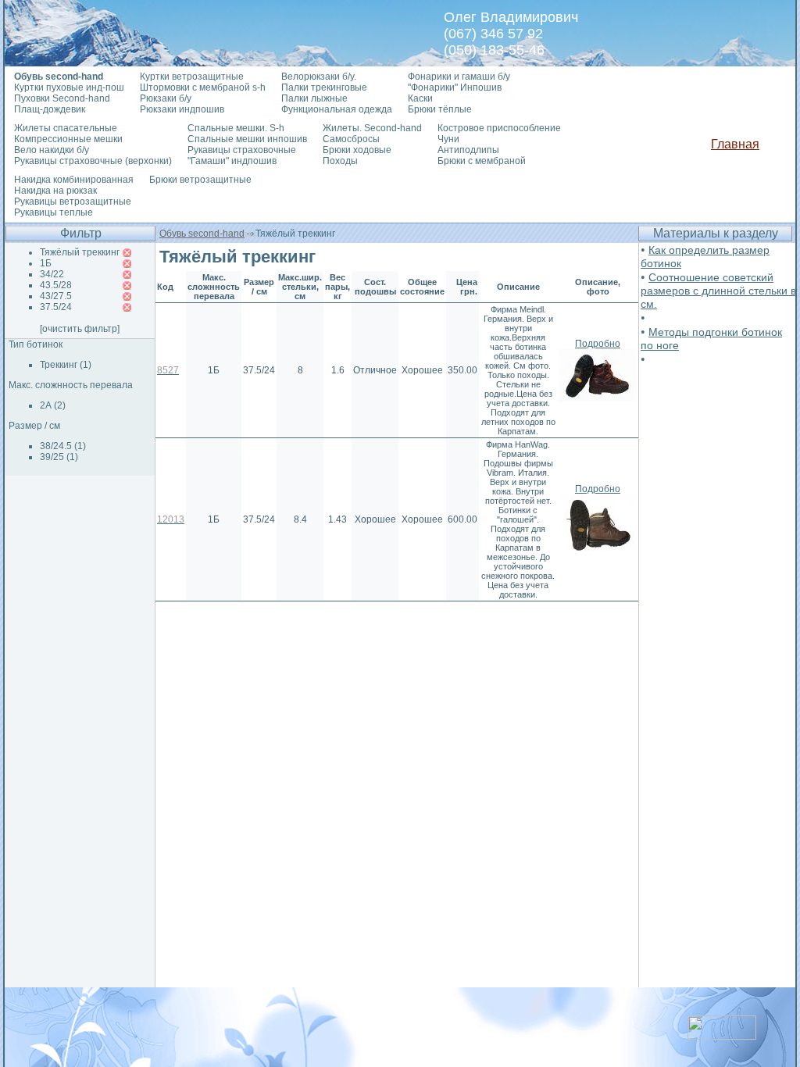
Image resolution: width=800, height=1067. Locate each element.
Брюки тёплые (440, 109)
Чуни (448, 139)
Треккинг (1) (65, 364)
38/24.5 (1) (63, 446)
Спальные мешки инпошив (247, 139)
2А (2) (53, 405)
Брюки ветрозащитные (200, 179)
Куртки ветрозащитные (192, 76)
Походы (340, 160)
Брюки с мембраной (482, 160)
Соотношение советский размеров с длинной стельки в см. (718, 290)
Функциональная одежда (336, 109)
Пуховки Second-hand (62, 98)
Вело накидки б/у (51, 150)
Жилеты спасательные (65, 128)
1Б (46, 263)
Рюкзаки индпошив (182, 109)
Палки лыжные (314, 98)
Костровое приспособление (499, 128)
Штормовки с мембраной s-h (203, 87)
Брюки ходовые (357, 150)
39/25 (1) (59, 456)
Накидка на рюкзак (55, 190)
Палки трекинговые (324, 87)
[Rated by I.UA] (722, 1035)
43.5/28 (56, 285)
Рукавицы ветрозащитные (72, 201)
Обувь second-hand (202, 233)
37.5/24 (56, 307)
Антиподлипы (468, 150)
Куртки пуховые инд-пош (69, 87)
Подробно (597, 343)
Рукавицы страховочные (242, 150)
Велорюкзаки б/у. (318, 76)
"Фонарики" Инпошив (455, 87)
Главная (735, 144)
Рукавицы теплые (53, 212)
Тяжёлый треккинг (80, 252)
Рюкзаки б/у (165, 98)
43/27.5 (56, 296)
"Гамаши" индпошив (232, 160)
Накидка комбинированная (74, 179)
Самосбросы (351, 139)
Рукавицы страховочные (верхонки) (93, 160)
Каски (420, 98)
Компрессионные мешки (68, 139)
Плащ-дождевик (49, 109)
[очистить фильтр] (80, 328)
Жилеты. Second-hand (372, 128)
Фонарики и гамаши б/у (459, 76)
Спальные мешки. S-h (236, 128)
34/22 (52, 274)
